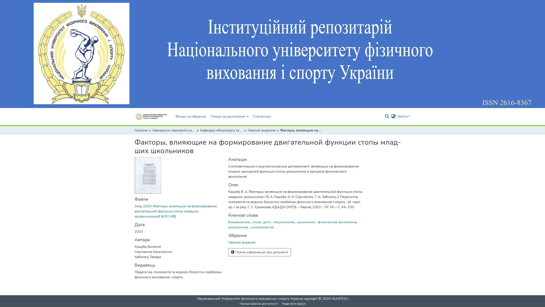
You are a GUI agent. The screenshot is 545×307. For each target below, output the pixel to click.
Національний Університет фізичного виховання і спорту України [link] (250, 298)
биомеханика (239, 222)
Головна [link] (141, 130)
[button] (153, 116)
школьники (306, 222)
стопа (257, 222)
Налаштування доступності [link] (259, 304)
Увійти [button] (403, 116)
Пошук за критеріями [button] (228, 116)
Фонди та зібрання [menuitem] (190, 116)
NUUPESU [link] (339, 298)
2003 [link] (139, 231)
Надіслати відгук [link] (293, 304)
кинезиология (262, 227)
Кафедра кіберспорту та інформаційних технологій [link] (221, 130)
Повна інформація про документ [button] (261, 252)
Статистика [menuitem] (262, 116)
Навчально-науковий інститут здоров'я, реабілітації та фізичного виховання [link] (173, 130)
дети (267, 222)
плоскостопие (284, 222)
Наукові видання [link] (261, 130)
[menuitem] (229, 116)
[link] (179, 211)
